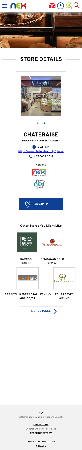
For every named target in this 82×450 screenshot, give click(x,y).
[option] (41, 96)
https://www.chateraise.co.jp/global (40, 151)
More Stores (41, 311)
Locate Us (41, 204)
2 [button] (44, 123)
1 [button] (37, 123)
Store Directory (41, 433)
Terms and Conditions (41, 442)
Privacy (41, 446)
